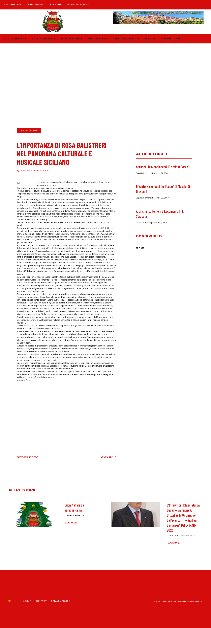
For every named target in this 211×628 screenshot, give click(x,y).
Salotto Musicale (70, 38)
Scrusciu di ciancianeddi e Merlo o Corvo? (163, 166)
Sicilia (148, 38)
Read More (71, 523)
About (27, 601)
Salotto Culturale (42, 38)
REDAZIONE (55, 5)
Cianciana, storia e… (98, 38)
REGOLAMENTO (35, 5)
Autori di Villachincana (78, 5)
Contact (41, 601)
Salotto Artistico (14, 38)
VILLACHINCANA (12, 5)
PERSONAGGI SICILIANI (170, 38)
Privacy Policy (60, 601)
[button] (137, 248)
